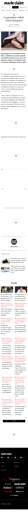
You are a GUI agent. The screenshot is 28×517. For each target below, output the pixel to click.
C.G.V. (2, 466)
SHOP (15, 7)
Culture (15, 10)
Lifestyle (21, 10)
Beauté (9, 10)
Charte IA (16, 462)
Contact (16, 466)
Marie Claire (14, 246)
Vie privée (3, 470)
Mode (3, 10)
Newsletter (22, 7)
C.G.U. (2, 462)
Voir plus (14, 421)
